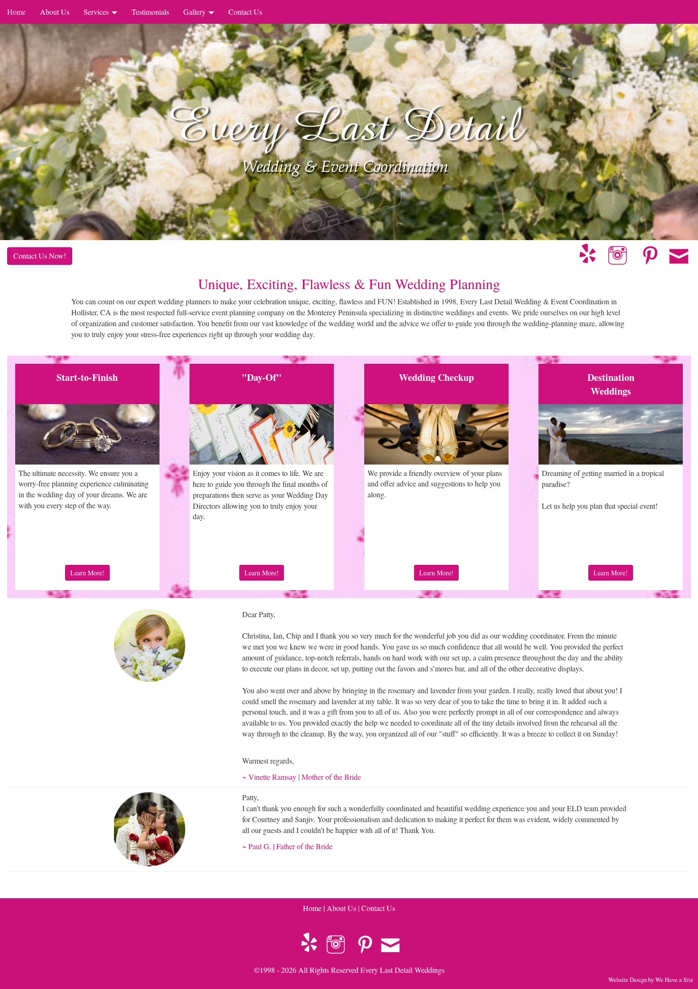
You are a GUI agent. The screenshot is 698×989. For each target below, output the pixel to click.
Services (97, 12)
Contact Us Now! (39, 256)
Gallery (195, 12)
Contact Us (245, 12)
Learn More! (87, 572)
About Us (54, 12)
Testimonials (150, 12)
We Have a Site (674, 979)
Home (16, 12)
